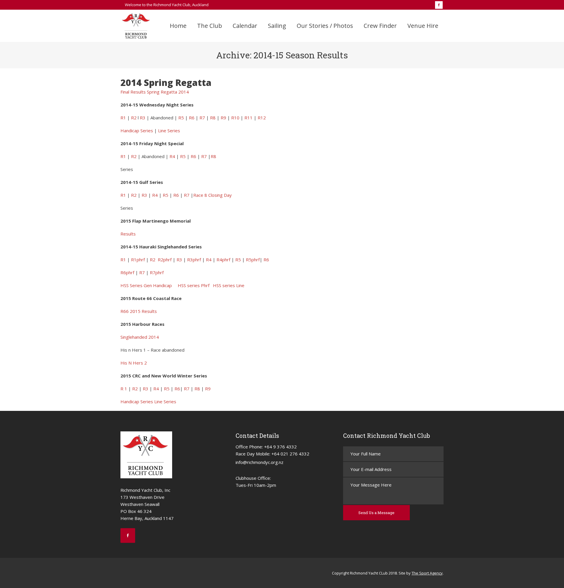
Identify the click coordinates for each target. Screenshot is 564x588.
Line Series (169, 130)
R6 (191, 118)
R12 (262, 118)
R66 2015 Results (138, 311)
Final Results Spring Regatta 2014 (154, 92)
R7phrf (157, 272)
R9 (223, 118)
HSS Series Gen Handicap (146, 285)
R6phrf (127, 272)
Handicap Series (136, 130)
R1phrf (138, 259)
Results (128, 234)
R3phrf (194, 259)
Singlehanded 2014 (139, 337)
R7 (202, 118)
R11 (248, 118)
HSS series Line (228, 285)
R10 (235, 118)
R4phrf (223, 259)
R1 (123, 118)
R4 (172, 156)
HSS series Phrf (193, 285)
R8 (213, 118)
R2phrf (165, 259)
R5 (181, 118)
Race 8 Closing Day (212, 195)
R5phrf (253, 259)
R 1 (123, 389)
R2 (134, 118)
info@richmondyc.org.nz (259, 462)
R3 (142, 118)
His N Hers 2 (133, 363)
